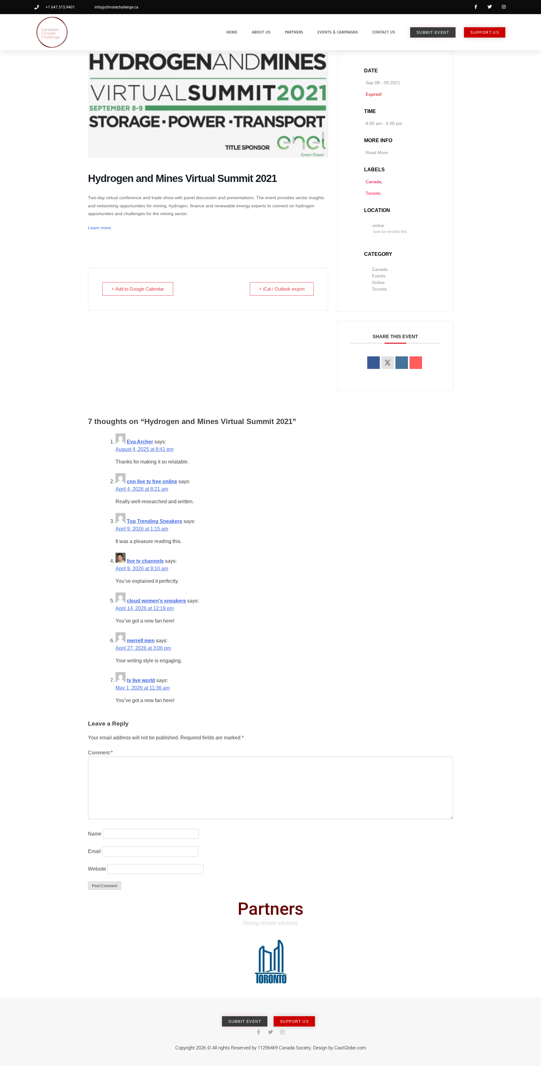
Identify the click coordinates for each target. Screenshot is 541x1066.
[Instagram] (504, 7)
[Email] (416, 362)
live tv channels (145, 561)
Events (378, 275)
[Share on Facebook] (373, 362)
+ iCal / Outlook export (282, 289)
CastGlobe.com (350, 1048)
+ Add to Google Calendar (137, 289)
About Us (261, 32)
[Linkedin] (401, 362)
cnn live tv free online (152, 481)
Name (94, 833)
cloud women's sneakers (156, 600)
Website (97, 869)
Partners (294, 32)
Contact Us (383, 32)
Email (94, 851)
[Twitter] (489, 7)
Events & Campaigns (337, 32)
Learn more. (101, 227)
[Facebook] (476, 7)
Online (378, 282)
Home (231, 32)
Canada (380, 269)
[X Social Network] (387, 362)
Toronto (379, 289)
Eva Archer (140, 441)
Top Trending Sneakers (154, 521)
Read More (377, 152)
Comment (100, 752)
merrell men (141, 640)
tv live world (141, 680)
